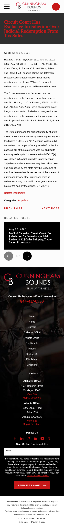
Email (8, 450)
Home (32, 321)
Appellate (23, 200)
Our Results (32, 343)
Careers (32, 327)
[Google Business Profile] (35, 438)
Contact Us (32, 354)
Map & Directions (32, 397)
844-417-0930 (32, 301)
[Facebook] (15, 438)
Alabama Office (32, 332)
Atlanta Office (32, 337)
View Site (32, 394)
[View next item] (27, 256)
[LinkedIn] (21, 438)
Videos (32, 348)
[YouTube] (42, 438)
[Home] (31, 6)
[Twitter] (49, 438)
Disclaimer (32, 359)
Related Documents (14, 192)
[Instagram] (28, 438)
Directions (32, 364)
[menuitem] (23, 522)
